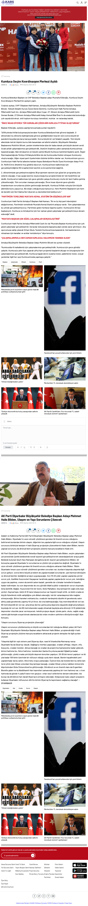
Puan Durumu (34, 871)
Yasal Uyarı (68, 903)
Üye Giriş (4, 880)
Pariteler (47, 877)
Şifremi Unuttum (7, 887)
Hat (14, 688)
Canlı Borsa (33, 864)
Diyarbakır (6, 688)
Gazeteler (58, 874)
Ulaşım (36, 688)
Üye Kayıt (4, 884)
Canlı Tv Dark (20, 864)
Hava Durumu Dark (8, 864)
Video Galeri (59, 868)
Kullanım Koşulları (58, 903)
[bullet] (34, 447)
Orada (21, 688)
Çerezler (44, 903)
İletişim (27, 903)
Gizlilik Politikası (35, 903)
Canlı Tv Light (6, 871)
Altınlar (47, 864)
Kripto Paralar (49, 874)
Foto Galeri (59, 864)
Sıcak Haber (59, 877)
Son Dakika (19, 874)
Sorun (28, 688)
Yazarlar (58, 871)
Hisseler (47, 871)
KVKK (50, 903)
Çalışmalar (14, 262)
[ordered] (31, 447)
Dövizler (47, 868)
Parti (40, 262)
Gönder (8, 447)
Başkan (5, 262)
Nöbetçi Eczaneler (22, 871)
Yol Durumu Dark (7, 868)
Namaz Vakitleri (35, 868)
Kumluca (32, 262)
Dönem (23, 262)
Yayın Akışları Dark (22, 868)
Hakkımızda (20, 903)
